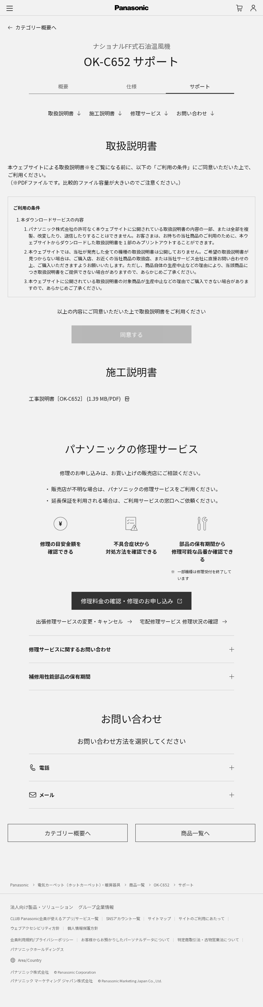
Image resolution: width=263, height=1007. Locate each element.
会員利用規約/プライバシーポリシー (41, 939)
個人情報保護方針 (82, 928)
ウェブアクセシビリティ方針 (35, 928)
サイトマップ (159, 918)
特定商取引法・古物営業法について (208, 939)
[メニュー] (10, 8)
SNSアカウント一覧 (123, 918)
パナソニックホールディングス (37, 949)
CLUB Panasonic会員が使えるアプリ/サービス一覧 (54, 918)
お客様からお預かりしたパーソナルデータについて (125, 939)
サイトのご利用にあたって (202, 918)
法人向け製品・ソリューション (41, 907)
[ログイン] (253, 8)
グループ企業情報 (96, 907)
